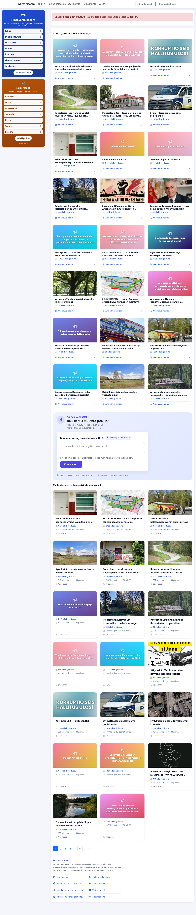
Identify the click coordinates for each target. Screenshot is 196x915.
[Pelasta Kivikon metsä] (122, 152)
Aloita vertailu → (23, 72)
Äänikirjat (23, 54)
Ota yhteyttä (74, 4)
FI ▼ (43, 4)
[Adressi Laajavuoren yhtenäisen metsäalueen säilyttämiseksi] (75, 339)
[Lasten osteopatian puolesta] (170, 152)
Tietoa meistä (89, 4)
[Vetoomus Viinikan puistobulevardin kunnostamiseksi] (75, 292)
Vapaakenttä (23, 108)
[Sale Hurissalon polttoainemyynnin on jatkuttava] (170, 339)
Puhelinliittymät (23, 37)
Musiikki (23, 48)
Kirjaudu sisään (145, 4)
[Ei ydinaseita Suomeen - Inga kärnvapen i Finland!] (170, 246)
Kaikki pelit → (23, 138)
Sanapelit (23, 114)
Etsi (104, 4)
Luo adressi (73, 464)
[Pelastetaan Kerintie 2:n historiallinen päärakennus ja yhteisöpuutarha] (75, 199)
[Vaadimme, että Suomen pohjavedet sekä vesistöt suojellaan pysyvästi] (122, 60)
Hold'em (23, 132)
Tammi (23, 126)
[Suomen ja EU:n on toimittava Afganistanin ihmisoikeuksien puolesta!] (122, 199)
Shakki (23, 102)
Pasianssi (23, 96)
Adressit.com (26, 3)
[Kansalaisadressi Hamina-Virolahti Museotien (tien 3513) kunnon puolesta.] (75, 106)
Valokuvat (23, 66)
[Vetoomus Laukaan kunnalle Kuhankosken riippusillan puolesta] (170, 385)
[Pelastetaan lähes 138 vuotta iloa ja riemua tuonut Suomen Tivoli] (122, 339)
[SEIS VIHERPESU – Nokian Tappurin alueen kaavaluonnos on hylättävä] (122, 292)
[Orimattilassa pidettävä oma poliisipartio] (170, 106)
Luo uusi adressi (167, 4)
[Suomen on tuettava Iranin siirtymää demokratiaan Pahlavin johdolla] (170, 199)
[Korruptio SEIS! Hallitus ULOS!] (170, 59)
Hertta (23, 120)
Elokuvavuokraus (23, 60)
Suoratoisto (23, 42)
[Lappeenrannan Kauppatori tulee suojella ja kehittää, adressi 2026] (75, 385)
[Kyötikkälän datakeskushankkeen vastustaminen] (122, 385)
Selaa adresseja (57, 4)
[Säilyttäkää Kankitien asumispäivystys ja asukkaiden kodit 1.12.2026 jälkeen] (75, 153)
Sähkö (23, 31)
